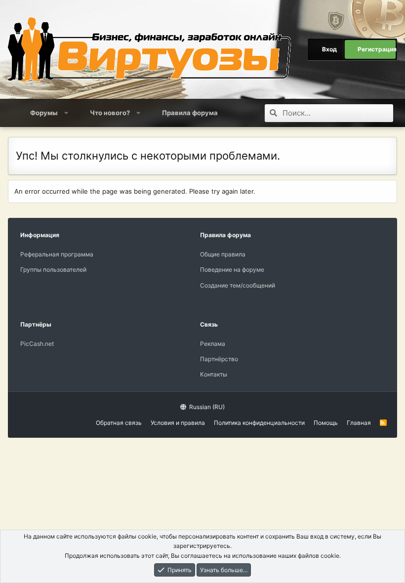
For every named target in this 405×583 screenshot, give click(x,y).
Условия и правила (178, 422)
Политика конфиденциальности (259, 422)
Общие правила (222, 254)
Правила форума (190, 113)
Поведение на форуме (232, 269)
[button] (66, 113)
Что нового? (110, 113)
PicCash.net (37, 343)
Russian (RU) (206, 407)
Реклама (212, 343)
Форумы (44, 113)
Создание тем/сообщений (237, 285)
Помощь (326, 422)
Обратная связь (119, 422)
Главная (359, 422)
